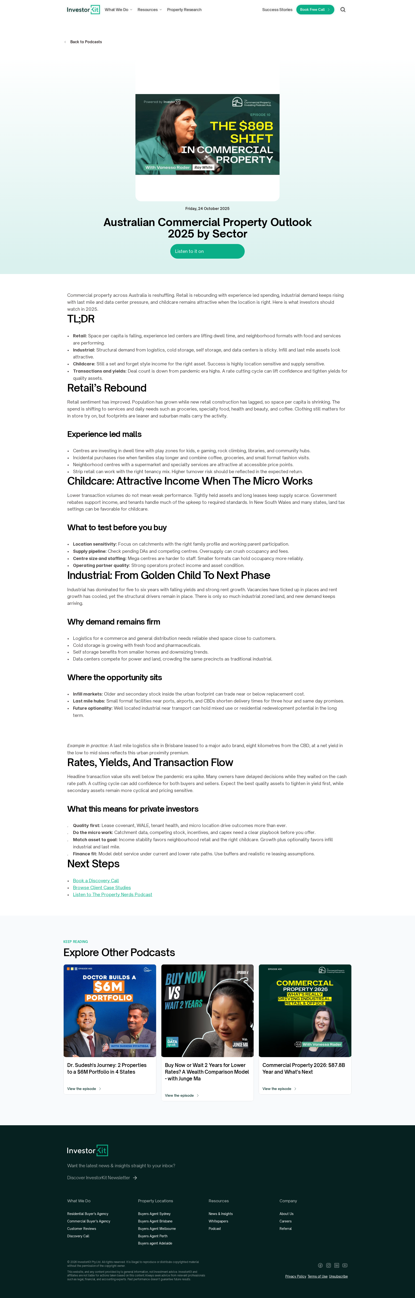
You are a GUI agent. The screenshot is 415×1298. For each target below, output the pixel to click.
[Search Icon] (343, 9)
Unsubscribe (338, 1276)
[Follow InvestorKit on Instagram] (328, 1265)
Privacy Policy (295, 1276)
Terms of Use (318, 1276)
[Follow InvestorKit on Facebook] (320, 1265)
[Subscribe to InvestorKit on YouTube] (345, 1265)
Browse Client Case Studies (102, 887)
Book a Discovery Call (96, 880)
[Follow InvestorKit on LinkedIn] (337, 1265)
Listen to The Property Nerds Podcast (112, 894)
